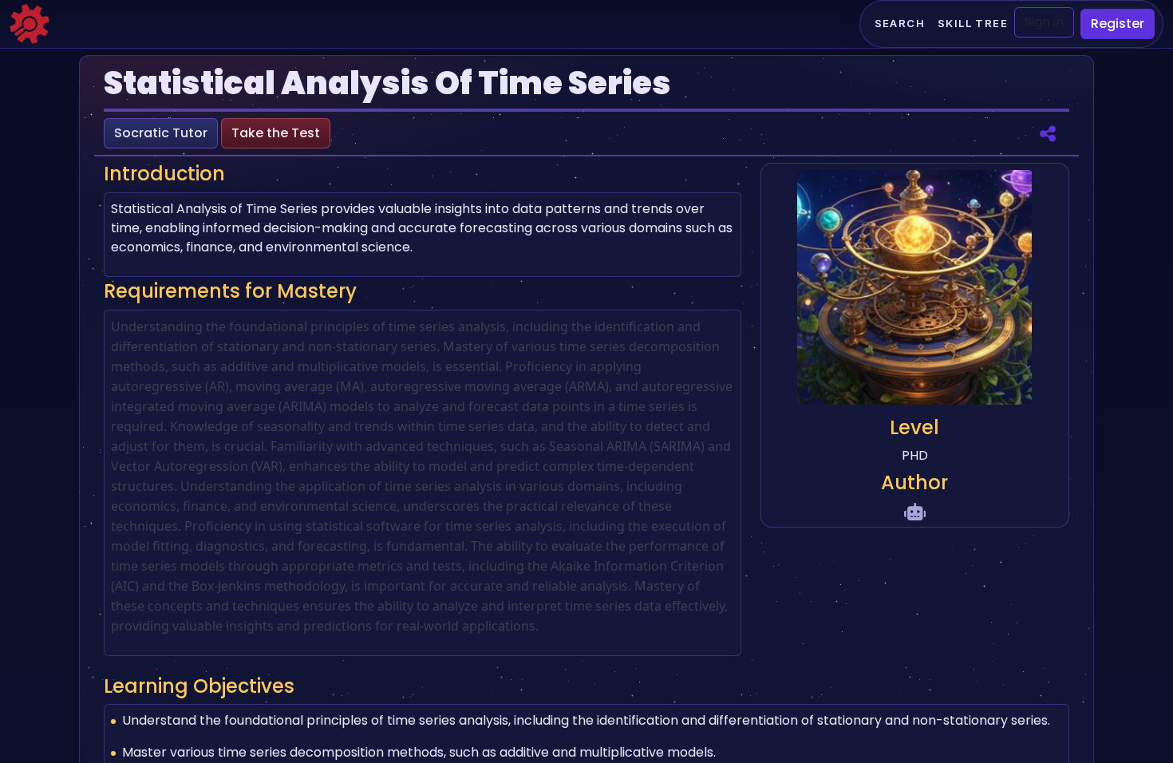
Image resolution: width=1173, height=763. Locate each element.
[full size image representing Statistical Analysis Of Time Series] (914, 290)
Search (900, 23)
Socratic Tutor (160, 133)
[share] (1047, 133)
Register (1117, 23)
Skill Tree (973, 23)
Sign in (1044, 22)
